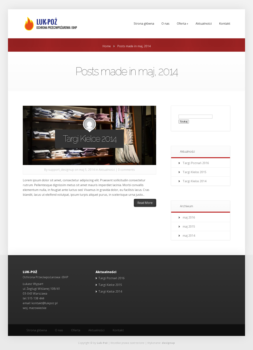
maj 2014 (189, 236)
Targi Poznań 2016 (196, 163)
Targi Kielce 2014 (89, 138)
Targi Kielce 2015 (194, 172)
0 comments (126, 170)
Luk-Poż (102, 343)
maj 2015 (189, 226)
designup (168, 343)
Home (106, 46)
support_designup (61, 170)
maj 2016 (189, 217)
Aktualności (107, 170)
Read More (145, 203)
